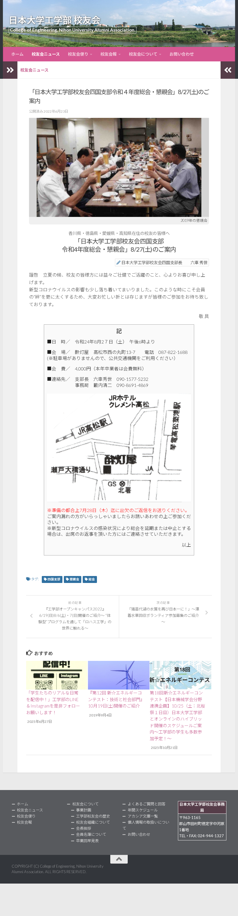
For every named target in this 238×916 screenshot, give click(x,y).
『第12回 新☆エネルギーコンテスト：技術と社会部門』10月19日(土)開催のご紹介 (115, 699)
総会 (92, 579)
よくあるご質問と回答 (146, 804)
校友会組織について (93, 822)
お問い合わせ (182, 54)
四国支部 (54, 579)
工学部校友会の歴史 (93, 816)
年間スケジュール (143, 810)
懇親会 (74, 579)
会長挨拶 (83, 828)
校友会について (143, 54)
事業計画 (83, 810)
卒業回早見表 (87, 840)
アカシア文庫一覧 (143, 816)
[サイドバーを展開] (10, 70)
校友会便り (78, 54)
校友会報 (108, 54)
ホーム (17, 54)
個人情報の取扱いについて (145, 825)
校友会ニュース (46, 54)
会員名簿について (91, 834)
